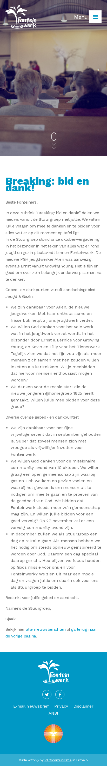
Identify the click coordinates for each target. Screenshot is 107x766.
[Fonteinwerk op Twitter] (46, 694)
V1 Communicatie (57, 760)
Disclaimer (83, 706)
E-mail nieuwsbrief (31, 706)
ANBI (53, 713)
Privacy (61, 706)
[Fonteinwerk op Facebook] (59, 694)
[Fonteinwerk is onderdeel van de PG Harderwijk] (53, 743)
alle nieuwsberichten (45, 629)
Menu (81, 17)
